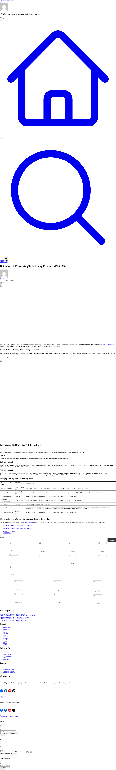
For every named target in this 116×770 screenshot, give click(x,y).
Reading (5, 636)
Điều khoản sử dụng (8, 669)
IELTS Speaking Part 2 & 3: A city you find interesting (14, 617)
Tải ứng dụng (7, 656)
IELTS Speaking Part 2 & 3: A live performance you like (15, 618)
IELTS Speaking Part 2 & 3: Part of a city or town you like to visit (17, 615)
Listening (5, 633)
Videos (5, 643)
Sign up (2, 2)
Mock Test (6, 635)
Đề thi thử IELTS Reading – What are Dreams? (13, 614)
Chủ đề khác (6, 627)
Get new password (5, 767)
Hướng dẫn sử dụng (8, 654)
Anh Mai (2, 278)
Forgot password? (13, 733)
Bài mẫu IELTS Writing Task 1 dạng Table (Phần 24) (17, 525)
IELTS (2, 262)
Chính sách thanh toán (9, 672)
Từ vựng (5, 641)
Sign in (2, 735)
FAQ (4, 630)
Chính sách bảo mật (8, 671)
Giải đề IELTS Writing (9, 531)
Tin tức (5, 640)
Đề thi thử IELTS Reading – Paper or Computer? (13, 620)
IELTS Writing (7, 533)
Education (6, 629)
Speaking (5, 638)
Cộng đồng (6, 659)
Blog (4, 657)
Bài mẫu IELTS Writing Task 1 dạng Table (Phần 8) (17, 528)
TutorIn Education (107, 344)
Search (2, 537)
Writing (6, 262)
